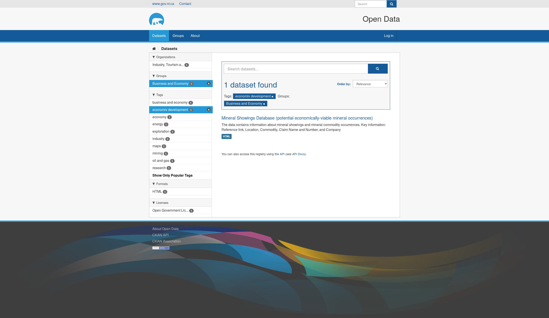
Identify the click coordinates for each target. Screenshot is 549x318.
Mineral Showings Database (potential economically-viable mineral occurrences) (297, 118)
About (195, 35)
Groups (178, 35)
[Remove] (272, 96)
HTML (226, 136)
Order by (343, 84)
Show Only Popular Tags (172, 175)
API (282, 154)
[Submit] (392, 4)
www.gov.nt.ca (163, 3)
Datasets (159, 35)
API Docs (298, 154)
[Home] (154, 48)
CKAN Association (166, 241)
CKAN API (160, 234)
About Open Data (165, 228)
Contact (185, 3)
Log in (389, 35)
